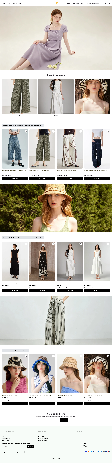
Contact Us (4, 436)
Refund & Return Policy (43, 438)
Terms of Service (42, 434)
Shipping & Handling (42, 440)
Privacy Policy (41, 436)
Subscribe (64, 420)
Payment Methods (6, 438)
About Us (4, 434)
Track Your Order (5, 440)
